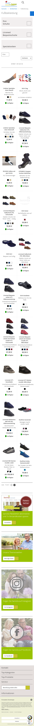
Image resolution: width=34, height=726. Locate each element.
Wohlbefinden (13, 9)
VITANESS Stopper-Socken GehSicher (25, 172)
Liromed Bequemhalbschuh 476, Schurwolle (9, 212)
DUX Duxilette (24, 295)
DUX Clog (25, 88)
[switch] (30, 723)
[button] (9, 105)
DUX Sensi (25, 211)
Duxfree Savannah (25, 420)
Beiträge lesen (9, 558)
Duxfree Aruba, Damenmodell (25, 462)
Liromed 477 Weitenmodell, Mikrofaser (25, 381)
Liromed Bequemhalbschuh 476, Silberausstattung (25, 130)
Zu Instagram (8, 607)
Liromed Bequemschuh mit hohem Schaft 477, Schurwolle (9, 339)
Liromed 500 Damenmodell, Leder (9, 462)
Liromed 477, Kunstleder (9, 381)
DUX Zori (9, 254)
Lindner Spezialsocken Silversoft (9, 129)
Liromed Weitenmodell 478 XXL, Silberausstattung (9, 421)
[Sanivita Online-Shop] (9, 3)
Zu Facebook (8, 656)
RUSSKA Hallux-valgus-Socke (9, 172)
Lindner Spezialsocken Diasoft (9, 89)
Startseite (4, 9)
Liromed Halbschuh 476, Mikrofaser (24, 255)
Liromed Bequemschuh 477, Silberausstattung (9, 297)
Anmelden (7, 522)
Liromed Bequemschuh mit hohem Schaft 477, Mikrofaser (25, 339)
